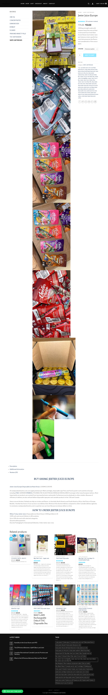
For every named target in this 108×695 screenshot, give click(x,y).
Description (13, 466)
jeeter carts (75, 669)
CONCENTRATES (15, 20)
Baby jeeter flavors (89, 642)
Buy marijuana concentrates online (72, 663)
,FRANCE (29, 493)
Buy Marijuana (59, 663)
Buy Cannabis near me (85, 653)
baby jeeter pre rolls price (62, 650)
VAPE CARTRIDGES (88, 12)
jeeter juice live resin (88, 674)
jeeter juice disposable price (75, 674)
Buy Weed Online (60, 666)
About (45, 3)
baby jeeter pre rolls (82, 647)
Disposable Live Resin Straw (31, 487)
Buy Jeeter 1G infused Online (89, 74)
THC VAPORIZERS (15, 37)
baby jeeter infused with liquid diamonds (66, 647)
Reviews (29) (14, 472)
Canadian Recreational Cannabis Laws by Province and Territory (31, 653)
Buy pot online (86, 663)
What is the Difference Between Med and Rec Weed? (30, 658)
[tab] (54, 466)
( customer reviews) (92, 21)
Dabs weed (58, 669)
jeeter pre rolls (78, 680)
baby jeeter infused (89, 69)
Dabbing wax (88, 666)
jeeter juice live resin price (82, 677)
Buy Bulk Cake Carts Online (72, 653)
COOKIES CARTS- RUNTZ (18, 558)
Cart (32, 3)
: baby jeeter (59, 642)
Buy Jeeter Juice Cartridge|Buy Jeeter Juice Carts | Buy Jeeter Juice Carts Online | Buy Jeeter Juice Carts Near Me (76, 659)
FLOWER (12, 30)
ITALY (17, 493)
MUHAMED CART (61, 608)
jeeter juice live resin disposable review (65, 677)
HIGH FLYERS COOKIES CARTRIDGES (85, 609)
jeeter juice (80, 87)
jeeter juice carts (71, 671)
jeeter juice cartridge (89, 87)
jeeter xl (92, 680)
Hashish (65, 669)
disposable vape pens (91, 83)
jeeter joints (82, 669)
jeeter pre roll (69, 680)
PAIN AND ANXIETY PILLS (18, 33)
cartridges (80, 666)
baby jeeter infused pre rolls (73, 645)
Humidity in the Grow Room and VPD (25, 642)
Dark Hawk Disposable (62, 558)
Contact (52, 3)
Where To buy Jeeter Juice (18, 514)
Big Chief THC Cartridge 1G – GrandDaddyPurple (87, 559)
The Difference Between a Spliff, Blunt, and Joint (29, 647)
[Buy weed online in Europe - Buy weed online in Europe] (9, 3)
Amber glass (66, 642)
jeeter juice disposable (61, 674)
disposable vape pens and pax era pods (88, 85)
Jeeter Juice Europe (16, 487)
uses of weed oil (68, 683)
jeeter (69, 669)
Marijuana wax (59, 683)
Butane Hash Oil (60, 653)
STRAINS (80, 48)
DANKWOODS (14, 23)
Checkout (38, 3)
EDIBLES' (12, 27)
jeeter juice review (85, 92)
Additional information (17, 469)
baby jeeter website (75, 650)
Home (22, 3)
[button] (12, 691)
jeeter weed (86, 680)
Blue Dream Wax (85, 650)
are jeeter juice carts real (87, 67)
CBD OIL (12, 17)
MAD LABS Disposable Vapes (42, 608)
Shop (27, 3)
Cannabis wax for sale (71, 666)
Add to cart (89, 55)
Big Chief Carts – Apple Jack (41, 558)
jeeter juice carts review (82, 671)
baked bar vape (15, 608)
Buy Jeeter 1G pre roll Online (85, 76)
